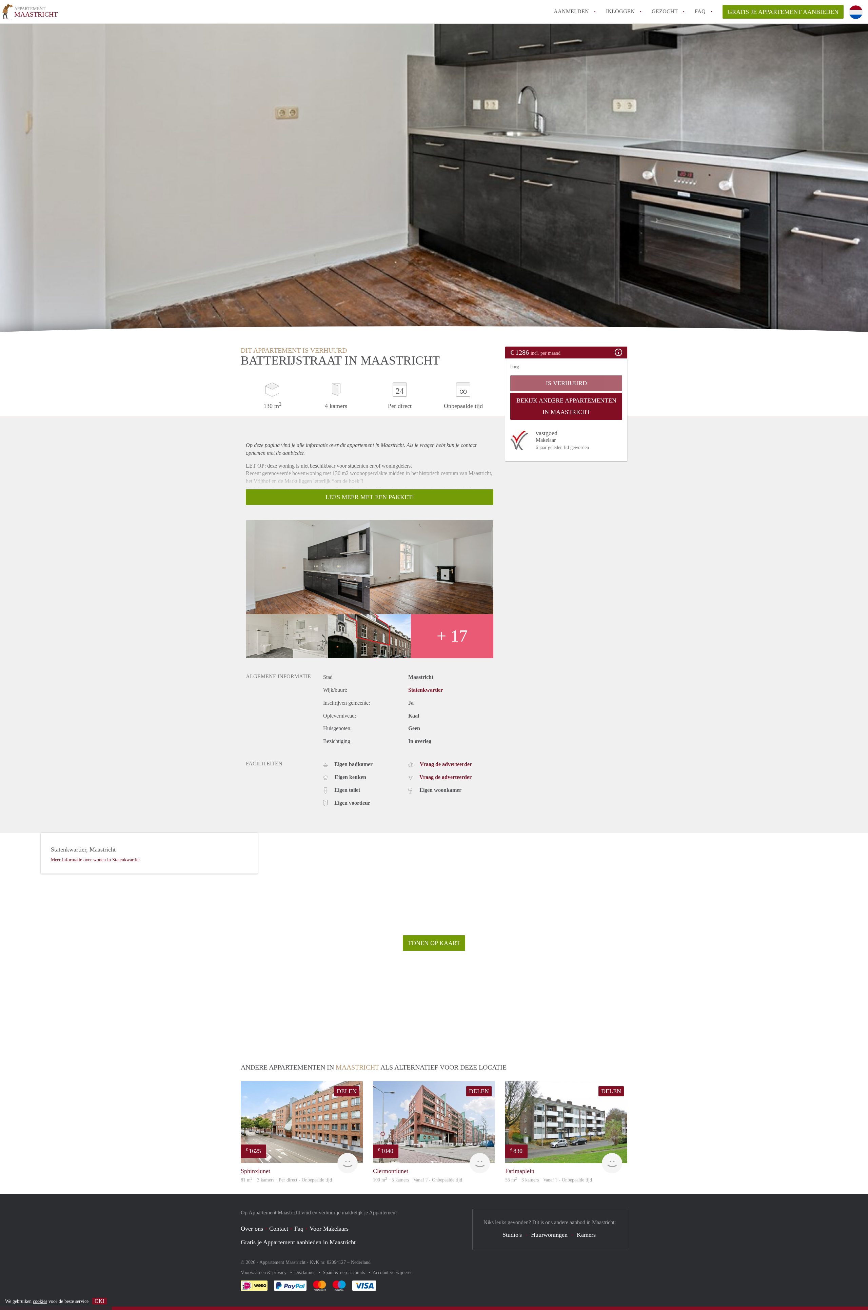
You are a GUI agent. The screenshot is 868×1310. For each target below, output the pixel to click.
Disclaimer (305, 1272)
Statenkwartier (425, 690)
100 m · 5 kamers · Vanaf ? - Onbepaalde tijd (417, 1179)
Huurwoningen (549, 1234)
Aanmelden (571, 11)
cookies (40, 1301)
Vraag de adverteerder (446, 764)
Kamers (586, 1234)
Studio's (512, 1234)
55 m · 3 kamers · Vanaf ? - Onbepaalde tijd (548, 1179)
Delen (347, 1091)
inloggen (620, 11)
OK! (99, 1301)
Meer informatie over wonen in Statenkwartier (95, 859)
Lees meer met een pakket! (370, 497)
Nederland (361, 1262)
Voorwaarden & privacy (264, 1272)
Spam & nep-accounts (344, 1272)
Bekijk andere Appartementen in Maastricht (566, 406)
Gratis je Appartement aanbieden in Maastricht (298, 1242)
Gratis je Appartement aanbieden (783, 11)
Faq (298, 1228)
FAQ (700, 11)
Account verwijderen (393, 1272)
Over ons (252, 1228)
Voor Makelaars (329, 1228)
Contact (278, 1228)
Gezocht (665, 11)
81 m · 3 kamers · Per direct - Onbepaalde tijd (286, 1179)
